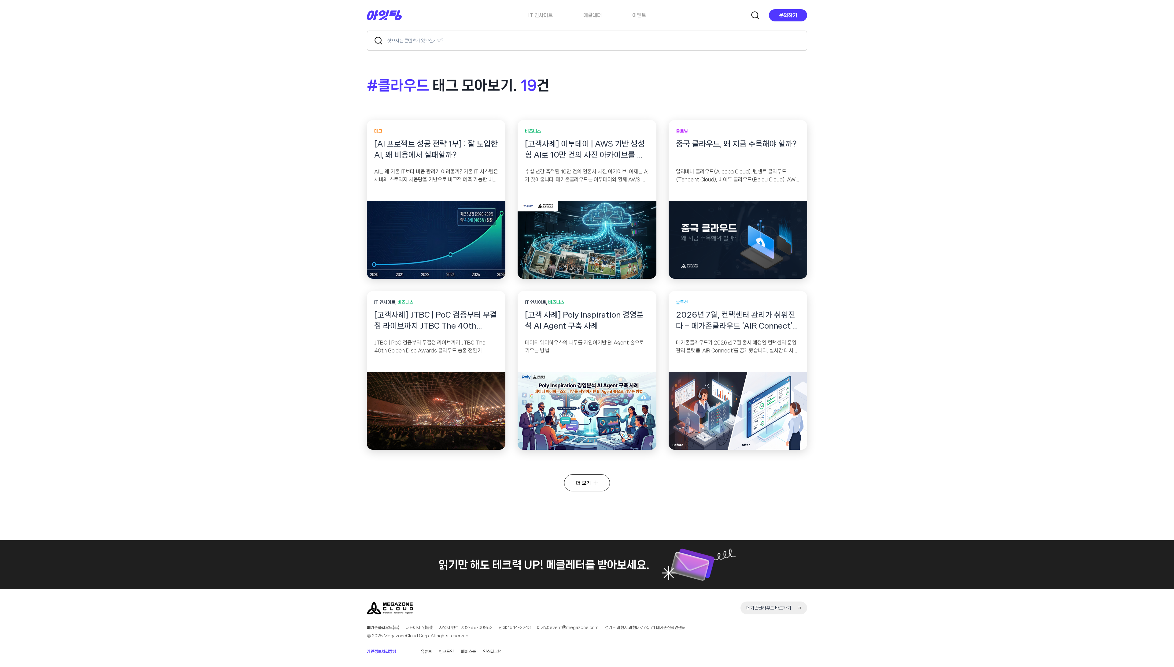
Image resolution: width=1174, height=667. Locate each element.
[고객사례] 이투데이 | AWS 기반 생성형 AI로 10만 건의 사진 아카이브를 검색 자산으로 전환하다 (585, 150)
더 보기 (583, 483)
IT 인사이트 (540, 15)
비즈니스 (533, 131)
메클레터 (592, 15)
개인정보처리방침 (381, 651)
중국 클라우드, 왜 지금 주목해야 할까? (736, 144)
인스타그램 (492, 651)
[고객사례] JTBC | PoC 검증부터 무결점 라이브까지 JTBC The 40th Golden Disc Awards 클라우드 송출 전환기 (435, 321)
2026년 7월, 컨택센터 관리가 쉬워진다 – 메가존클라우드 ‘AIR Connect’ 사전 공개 (735, 321)
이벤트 (639, 15)
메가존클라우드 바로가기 (768, 608)
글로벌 (682, 131)
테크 (378, 131)
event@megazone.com (574, 627)
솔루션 (682, 302)
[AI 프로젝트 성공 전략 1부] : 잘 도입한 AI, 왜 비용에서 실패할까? (436, 149)
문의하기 (788, 15)
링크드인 (446, 651)
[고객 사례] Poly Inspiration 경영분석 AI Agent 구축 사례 (584, 320)
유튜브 (426, 651)
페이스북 (468, 651)
